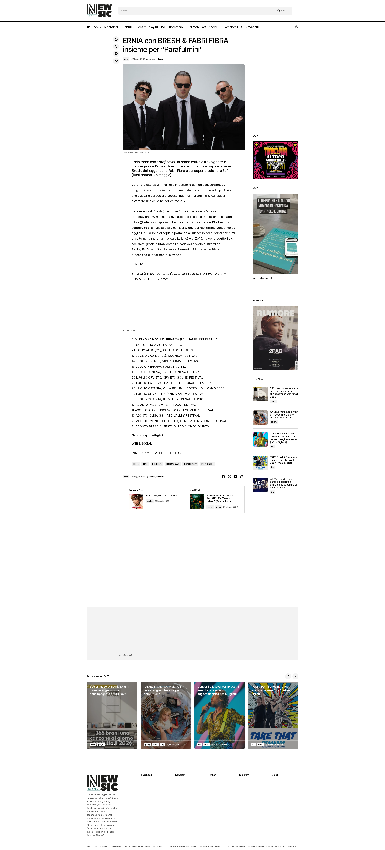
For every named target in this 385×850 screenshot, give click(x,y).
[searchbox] (197, 10)
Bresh (136, 464)
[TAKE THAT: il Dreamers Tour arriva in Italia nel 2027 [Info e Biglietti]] (260, 463)
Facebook (146, 774)
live (272, 446)
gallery (210, 507)
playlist (150, 501)
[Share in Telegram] (116, 53)
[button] (88, 27)
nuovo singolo (207, 464)
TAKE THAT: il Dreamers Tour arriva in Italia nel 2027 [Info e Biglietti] (283, 460)
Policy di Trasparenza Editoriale (182, 846)
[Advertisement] (184, 308)
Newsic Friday (190, 464)
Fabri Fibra (156, 464)
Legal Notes (137, 846)
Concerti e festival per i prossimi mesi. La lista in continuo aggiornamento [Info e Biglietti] (283, 438)
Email (275, 774)
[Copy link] (116, 61)
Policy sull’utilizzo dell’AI (209, 846)
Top (163, 744)
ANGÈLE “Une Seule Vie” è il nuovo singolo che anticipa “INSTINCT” (284, 414)
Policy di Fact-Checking (155, 846)
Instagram (180, 774)
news (126, 59)
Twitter (212, 774)
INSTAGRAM (140, 453)
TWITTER (159, 453)
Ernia (145, 464)
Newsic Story (92, 846)
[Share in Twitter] (116, 46)
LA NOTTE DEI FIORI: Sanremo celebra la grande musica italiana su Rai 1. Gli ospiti (283, 483)
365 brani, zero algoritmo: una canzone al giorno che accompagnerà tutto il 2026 (284, 392)
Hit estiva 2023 (172, 464)
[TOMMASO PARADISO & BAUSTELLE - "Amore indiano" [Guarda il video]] (214, 499)
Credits (103, 846)
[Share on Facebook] (116, 39)
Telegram (244, 774)
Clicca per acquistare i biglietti (147, 435)
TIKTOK (175, 453)
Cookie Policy (115, 846)
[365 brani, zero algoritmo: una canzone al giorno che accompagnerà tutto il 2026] (260, 394)
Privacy (127, 846)
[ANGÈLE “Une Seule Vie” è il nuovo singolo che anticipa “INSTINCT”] (260, 417)
